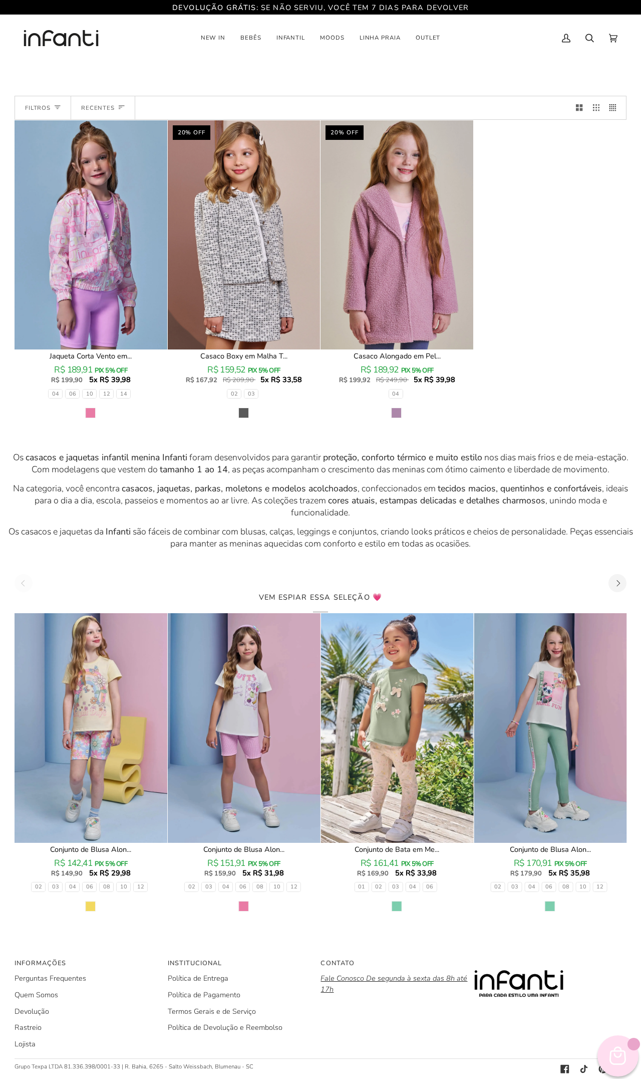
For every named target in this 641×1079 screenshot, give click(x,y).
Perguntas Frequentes (50, 978)
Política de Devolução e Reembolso (225, 1027)
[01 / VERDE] (396, 727)
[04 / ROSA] (91, 234)
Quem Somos (36, 995)
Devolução (32, 1011)
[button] (213, 38)
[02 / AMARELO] (91, 727)
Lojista (25, 1044)
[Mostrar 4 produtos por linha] (615, 107)
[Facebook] (564, 1068)
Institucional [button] (195, 963)
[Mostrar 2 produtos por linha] (579, 107)
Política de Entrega (198, 978)
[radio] (55, 394)
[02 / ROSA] (244, 727)
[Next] (617, 583)
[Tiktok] (583, 1068)
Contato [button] (337, 963)
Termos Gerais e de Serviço (212, 1011)
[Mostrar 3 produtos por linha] (596, 107)
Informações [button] (40, 963)
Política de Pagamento (204, 995)
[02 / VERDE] (550, 727)
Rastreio (28, 1027)
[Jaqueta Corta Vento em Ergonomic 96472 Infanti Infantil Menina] (91, 234)
